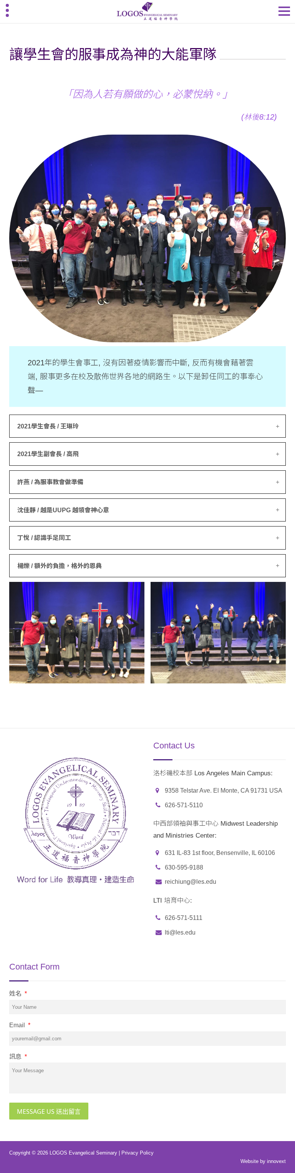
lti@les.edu (180, 932)
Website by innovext (263, 1161)
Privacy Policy (137, 1153)
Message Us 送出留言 (49, 1111)
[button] (147, 427)
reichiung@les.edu (190, 881)
